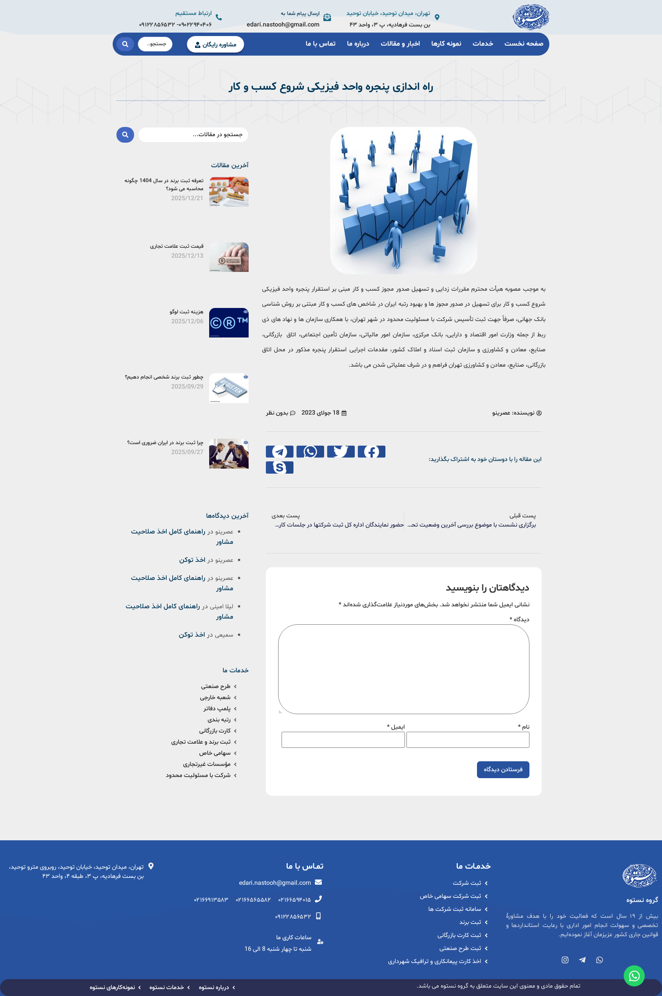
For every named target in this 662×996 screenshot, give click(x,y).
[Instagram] (565, 960)
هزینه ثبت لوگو (186, 312)
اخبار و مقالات (400, 44)
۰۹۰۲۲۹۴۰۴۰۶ (195, 25)
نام (523, 727)
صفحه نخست (524, 44)
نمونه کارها (446, 44)
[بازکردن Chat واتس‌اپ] (634, 975)
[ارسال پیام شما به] (327, 17)
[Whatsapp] (599, 960)
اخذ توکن (192, 560)
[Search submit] (125, 44)
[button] (371, 452)
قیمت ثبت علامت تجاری (176, 246)
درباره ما (358, 44)
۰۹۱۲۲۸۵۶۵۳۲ (158, 25)
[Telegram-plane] (582, 960)
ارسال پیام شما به (300, 13)
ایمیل (396, 727)
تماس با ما (321, 44)
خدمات (483, 44)
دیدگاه (519, 620)
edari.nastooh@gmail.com (283, 25)
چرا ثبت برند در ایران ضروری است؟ (165, 442)
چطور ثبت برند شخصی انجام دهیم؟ (164, 377)
